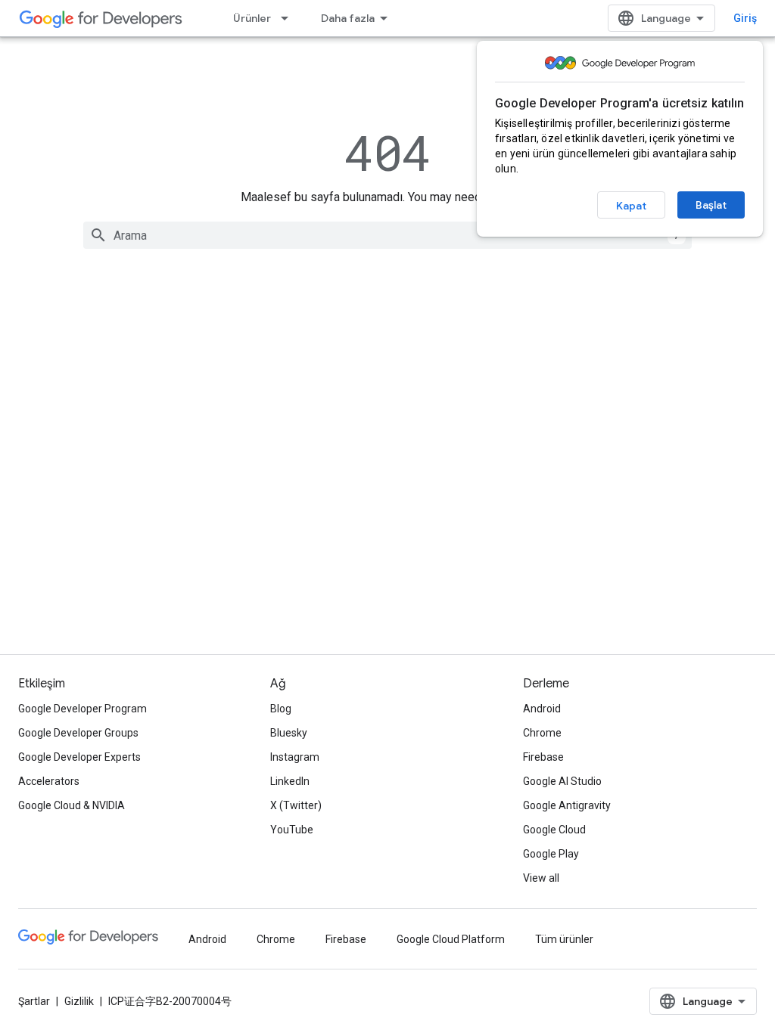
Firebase (543, 757)
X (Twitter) (296, 805)
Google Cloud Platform (451, 939)
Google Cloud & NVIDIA (71, 805)
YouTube (291, 830)
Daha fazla (348, 18)
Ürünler (252, 18)
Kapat (631, 205)
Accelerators (48, 781)
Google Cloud (554, 830)
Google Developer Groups (78, 733)
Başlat (711, 205)
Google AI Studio (562, 781)
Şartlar (34, 1001)
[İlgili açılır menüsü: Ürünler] (289, 18)
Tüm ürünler (564, 939)
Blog (280, 709)
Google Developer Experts (79, 757)
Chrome (542, 733)
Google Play (551, 854)
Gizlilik (79, 1001)
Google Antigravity (567, 805)
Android (542, 709)
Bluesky (288, 733)
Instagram (294, 757)
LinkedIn (290, 781)
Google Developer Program (82, 709)
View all (541, 878)
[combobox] (387, 235)
